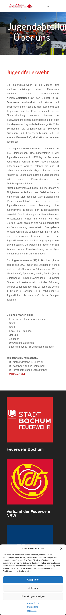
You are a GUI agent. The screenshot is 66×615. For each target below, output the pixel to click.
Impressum (32, 611)
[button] (61, 548)
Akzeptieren (33, 579)
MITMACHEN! (17, 374)
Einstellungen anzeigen (33, 596)
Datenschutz (32, 607)
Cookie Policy (33, 603)
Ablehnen (33, 588)
